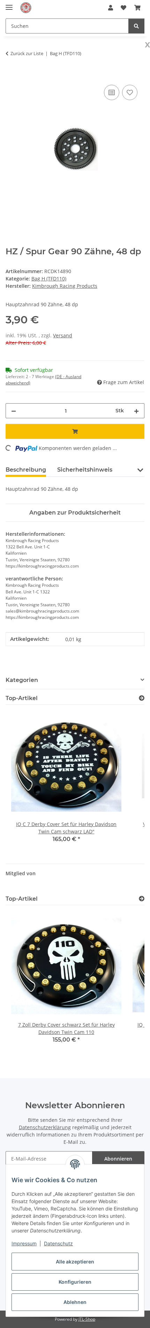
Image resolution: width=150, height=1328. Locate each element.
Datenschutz (58, 1243)
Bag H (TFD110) (48, 278)
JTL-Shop (86, 1319)
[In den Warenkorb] (11, 75)
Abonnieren (118, 1158)
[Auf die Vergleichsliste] (111, 92)
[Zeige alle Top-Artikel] (141, 698)
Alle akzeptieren (75, 1262)
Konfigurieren (75, 1282)
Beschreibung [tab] (26, 469)
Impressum (24, 1243)
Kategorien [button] (22, 680)
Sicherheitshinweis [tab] (84, 469)
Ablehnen (75, 1302)
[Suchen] (136, 25)
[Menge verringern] (13, 411)
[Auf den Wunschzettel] (129, 92)
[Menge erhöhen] (136, 411)
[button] (110, 8)
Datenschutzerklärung (45, 1127)
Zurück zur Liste (26, 53)
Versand (62, 335)
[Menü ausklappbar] (9, 4)
